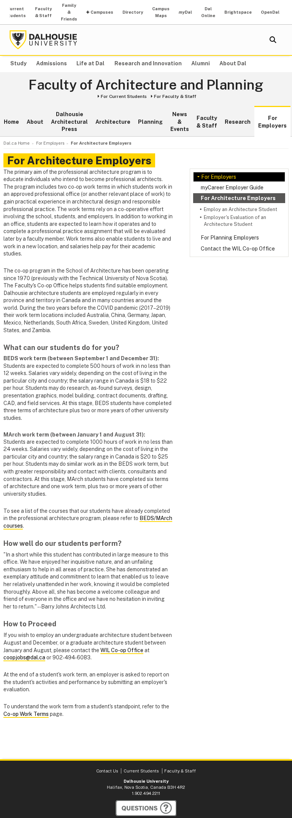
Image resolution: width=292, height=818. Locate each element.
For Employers (272, 122)
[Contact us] (146, 808)
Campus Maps (161, 12)
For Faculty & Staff (175, 96)
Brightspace (238, 12)
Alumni (200, 63)
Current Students (15, 12)
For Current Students (124, 96)
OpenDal (270, 12)
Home (11, 122)
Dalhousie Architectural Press (69, 121)
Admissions (51, 63)
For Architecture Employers (238, 198)
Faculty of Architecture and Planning (146, 85)
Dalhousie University (43, 39)
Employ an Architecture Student (240, 209)
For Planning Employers (230, 238)
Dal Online (208, 12)
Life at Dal (90, 63)
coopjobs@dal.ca (24, 657)
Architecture (112, 122)
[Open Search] (272, 39)
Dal (185, 12)
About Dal (232, 63)
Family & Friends (69, 12)
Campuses (101, 12)
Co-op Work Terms (26, 714)
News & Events (179, 121)
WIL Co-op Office (121, 650)
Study (18, 63)
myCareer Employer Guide (232, 187)
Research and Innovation (148, 63)
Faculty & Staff (43, 12)
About (35, 122)
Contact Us (107, 771)
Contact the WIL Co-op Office (238, 249)
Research (238, 122)
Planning (150, 122)
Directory (132, 12)
